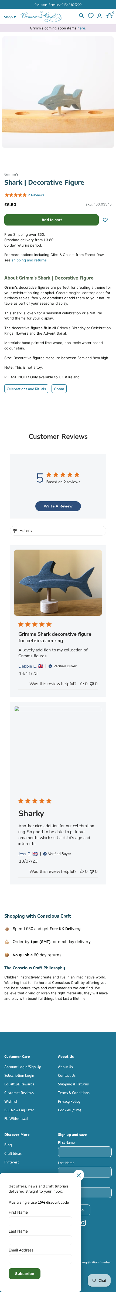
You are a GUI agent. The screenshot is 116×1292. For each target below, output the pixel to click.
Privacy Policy (69, 1101)
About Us (65, 1066)
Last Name (66, 1163)
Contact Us (67, 1075)
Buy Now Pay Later (19, 1109)
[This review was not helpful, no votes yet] (92, 684)
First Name (66, 1142)
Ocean (59, 388)
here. (81, 28)
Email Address (69, 1183)
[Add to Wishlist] (107, 220)
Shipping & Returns (73, 1083)
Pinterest (11, 1162)
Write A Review (58, 506)
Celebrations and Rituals (26, 388)
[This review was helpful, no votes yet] (82, 684)
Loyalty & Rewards (19, 1083)
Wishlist (10, 1101)
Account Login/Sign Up (22, 1066)
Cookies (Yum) (69, 1109)
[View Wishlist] (90, 16)
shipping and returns (29, 260)
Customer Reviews (19, 1092)
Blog (8, 1144)
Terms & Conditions (74, 1092)
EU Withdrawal (16, 1118)
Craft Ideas (13, 1153)
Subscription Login (19, 1075)
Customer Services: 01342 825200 (58, 4)
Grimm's (11, 174)
